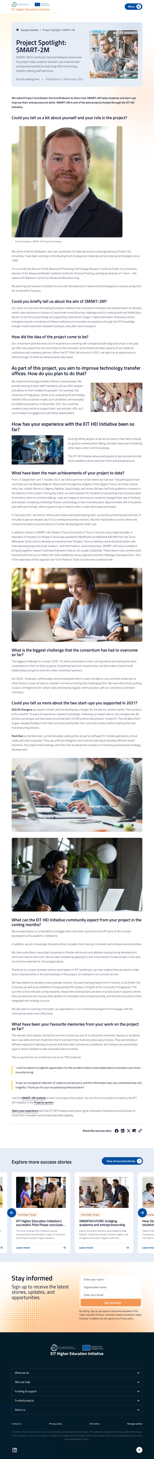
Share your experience (25, 1111)
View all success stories (120, 1161)
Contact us (17, 1423)
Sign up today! (112, 1302)
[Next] (142, 1212)
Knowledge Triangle (27, 1214)
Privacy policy (55, 1423)
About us (20, 1410)
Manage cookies (134, 1423)
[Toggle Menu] (133, 6)
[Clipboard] (140, 1131)
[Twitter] (128, 1131)
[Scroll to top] (139, 1450)
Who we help (22, 1382)
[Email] (134, 1131)
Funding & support (26, 1391)
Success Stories (29, 30)
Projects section (43, 1102)
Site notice (95, 1423)
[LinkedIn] (122, 1131)
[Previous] (11, 1212)
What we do (22, 1373)
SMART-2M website (34, 1098)
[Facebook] (116, 1131)
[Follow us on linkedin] (15, 1450)
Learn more (23, 1247)
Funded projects (24, 1400)
